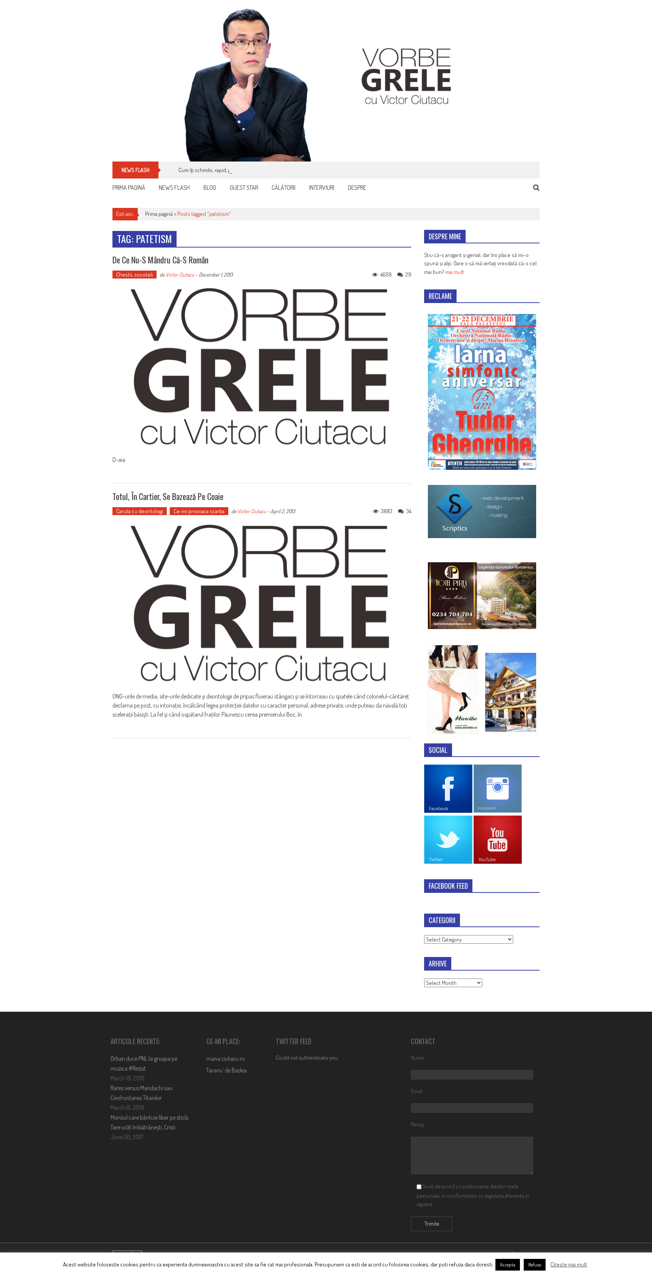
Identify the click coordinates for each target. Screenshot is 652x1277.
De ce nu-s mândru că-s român (160, 260)
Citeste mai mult (569, 1264)
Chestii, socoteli (134, 274)
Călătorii (283, 187)
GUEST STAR (244, 187)
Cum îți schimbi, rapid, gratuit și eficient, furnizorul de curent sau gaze (256, 170)
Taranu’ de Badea (226, 1070)
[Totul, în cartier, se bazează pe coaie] (261, 604)
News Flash (174, 187)
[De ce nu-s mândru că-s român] (261, 367)
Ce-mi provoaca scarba (199, 511)
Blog (209, 187)
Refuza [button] (534, 1265)
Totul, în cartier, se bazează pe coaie (167, 496)
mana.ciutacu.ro (225, 1058)
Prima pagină (128, 187)
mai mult (454, 271)
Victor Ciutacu (180, 274)
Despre (357, 187)
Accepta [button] (507, 1265)
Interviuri (321, 187)
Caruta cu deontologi (139, 511)
